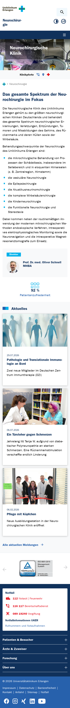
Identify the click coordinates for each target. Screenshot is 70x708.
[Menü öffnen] (64, 35)
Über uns (9, 667)
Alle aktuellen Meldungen (21, 545)
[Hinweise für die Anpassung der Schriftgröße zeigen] (63, 22)
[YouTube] (42, 701)
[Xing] (23, 701)
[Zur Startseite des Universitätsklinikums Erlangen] (14, 9)
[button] (65, 568)
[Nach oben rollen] (65, 702)
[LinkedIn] (32, 701)
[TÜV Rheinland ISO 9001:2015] (35, 568)
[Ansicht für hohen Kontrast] (56, 22)
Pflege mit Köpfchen (21, 514)
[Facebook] (6, 701)
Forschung (10, 658)
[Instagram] (15, 701)
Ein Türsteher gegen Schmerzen (29, 434)
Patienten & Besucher (18, 640)
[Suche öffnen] (62, 12)
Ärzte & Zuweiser (15, 649)
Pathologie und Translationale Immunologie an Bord (34, 362)
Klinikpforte (27, 74)
